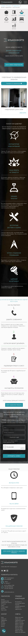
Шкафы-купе (18, 618)
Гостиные (3, 623)
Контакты (3, 608)
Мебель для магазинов (20, 632)
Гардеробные (16, 5)
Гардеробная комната (20, 620)
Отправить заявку (14, 456)
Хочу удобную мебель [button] (14, 405)
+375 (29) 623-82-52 (8, 587)
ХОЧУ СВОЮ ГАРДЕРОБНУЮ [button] (14, 65)
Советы (2, 605)
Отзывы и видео (4, 607)
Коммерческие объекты (6, 602)
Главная (3, 5)
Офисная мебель (19, 627)
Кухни (2, 617)
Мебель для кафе (19, 630)
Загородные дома (5, 601)
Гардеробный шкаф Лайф (14, 109)
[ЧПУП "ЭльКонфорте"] (9, 562)
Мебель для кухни (19, 617)
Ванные (2, 626)
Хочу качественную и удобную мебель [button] (14, 552)
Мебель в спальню (19, 624)
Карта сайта (4, 610)
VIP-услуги (3, 604)
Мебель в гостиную (19, 623)
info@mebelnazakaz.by (9, 592)
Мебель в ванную (19, 626)
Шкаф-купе (3, 618)
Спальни (3, 624)
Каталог (9, 5)
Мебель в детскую (19, 621)
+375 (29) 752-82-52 (8, 588)
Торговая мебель (19, 629)
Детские (3, 621)
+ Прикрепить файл (14, 437)
